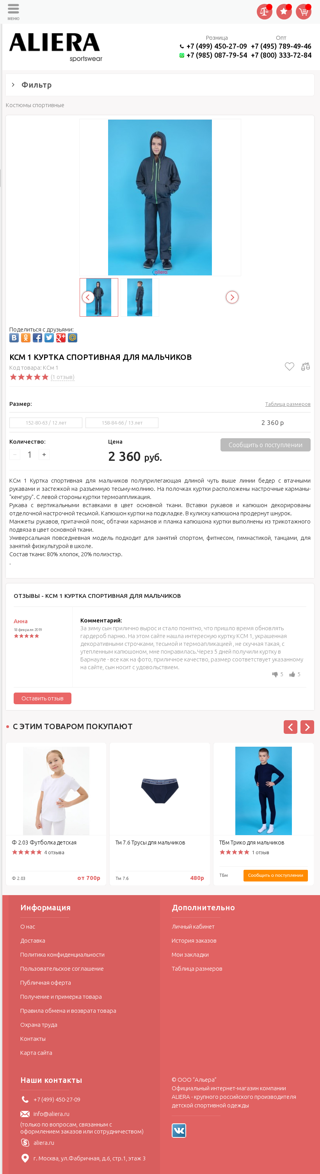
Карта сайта (36, 1052)
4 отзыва (54, 852)
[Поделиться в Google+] (61, 337)
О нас (27, 926)
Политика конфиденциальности (62, 954)
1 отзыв (260, 852)
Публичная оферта (45, 982)
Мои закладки (190, 954)
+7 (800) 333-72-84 (281, 55)
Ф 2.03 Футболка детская (44, 842)
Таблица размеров (288, 404)
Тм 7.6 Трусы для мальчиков (150, 842)
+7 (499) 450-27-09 (217, 46)
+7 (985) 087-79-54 (217, 55)
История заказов (194, 940)
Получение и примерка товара (61, 996)
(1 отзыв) (63, 377)
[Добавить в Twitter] (49, 337)
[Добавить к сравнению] (305, 366)
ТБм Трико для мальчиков (251, 842)
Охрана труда (38, 1024)
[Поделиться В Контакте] (14, 337)
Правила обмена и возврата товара (68, 1010)
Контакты (33, 1038)
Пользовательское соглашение (62, 968)
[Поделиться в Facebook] (37, 337)
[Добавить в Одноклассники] (25, 337)
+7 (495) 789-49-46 (281, 46)
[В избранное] (289, 366)
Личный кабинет (193, 926)
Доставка (32, 940)
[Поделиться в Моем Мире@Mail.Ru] (72, 337)
